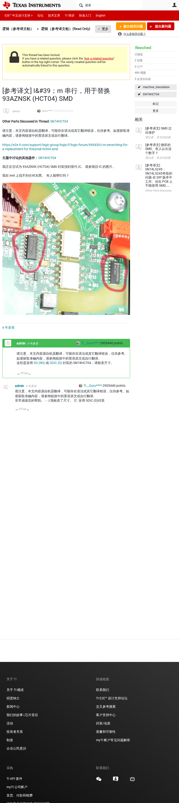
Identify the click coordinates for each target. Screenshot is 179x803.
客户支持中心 (106, 715)
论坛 (40, 15)
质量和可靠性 (106, 732)
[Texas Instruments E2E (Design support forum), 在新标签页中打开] (115, 781)
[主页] (35, 5)
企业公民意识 (16, 748)
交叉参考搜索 (106, 706)
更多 (105, 29)
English (100, 15)
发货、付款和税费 (20, 795)
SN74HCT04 (151, 94)
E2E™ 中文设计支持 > (19, 15)
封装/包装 (103, 723)
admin (16, 111)
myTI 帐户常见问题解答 (113, 740)
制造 (10, 740)
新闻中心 (13, 706)
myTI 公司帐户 (17, 787)
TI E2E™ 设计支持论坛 (111, 698)
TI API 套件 (14, 778)
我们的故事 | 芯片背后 (22, 715)
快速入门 (85, 15)
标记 (156, 104)
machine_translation (156, 87)
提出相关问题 (133, 26)
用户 (174, 5)
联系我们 (102, 690)
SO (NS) (39, 363)
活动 (10, 723)
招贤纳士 (13, 698)
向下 (30, 375)
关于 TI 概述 (15, 690)
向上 (19, 375)
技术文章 (54, 15)
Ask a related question (99, 58)
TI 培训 (69, 15)
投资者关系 (15, 732)
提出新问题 (162, 26)
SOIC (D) (56, 363)
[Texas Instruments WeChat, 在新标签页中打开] (99, 781)
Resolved (143, 47)
